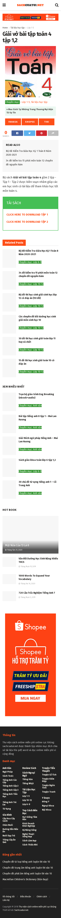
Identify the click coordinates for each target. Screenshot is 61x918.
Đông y (45, 801)
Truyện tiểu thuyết (48, 770)
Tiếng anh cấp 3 (10, 790)
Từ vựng (7, 809)
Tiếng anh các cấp (10, 781)
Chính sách (42, 896)
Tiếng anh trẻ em (9, 803)
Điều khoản (25, 896)
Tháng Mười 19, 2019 (28, 567)
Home (5, 28)
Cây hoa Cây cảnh (9, 819)
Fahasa (13, 122)
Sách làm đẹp (29, 840)
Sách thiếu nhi (30, 845)
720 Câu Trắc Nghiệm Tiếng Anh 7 (37, 592)
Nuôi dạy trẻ (9, 835)
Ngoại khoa (48, 806)
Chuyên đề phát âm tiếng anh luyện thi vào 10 (27, 873)
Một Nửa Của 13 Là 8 (17, 545)
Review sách (29, 768)
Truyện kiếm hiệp (48, 780)
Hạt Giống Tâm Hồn (29, 818)
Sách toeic (8, 776)
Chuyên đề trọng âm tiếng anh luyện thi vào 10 (28, 867)
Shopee (30, 122)
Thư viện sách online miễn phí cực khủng (37, 907)
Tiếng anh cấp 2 (10, 786)
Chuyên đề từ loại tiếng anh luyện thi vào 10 (26, 861)
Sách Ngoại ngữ (28, 774)
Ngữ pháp (8, 772)
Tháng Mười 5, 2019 (27, 597)
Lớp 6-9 (26, 804)
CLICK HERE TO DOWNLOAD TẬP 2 (27, 221)
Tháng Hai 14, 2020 (27, 584)
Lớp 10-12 (27, 800)
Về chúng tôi (9, 896)
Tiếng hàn (27, 779)
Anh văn (7, 768)
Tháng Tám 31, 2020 (14, 550)
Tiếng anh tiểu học (10, 795)
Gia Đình (7, 814)
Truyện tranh (48, 792)
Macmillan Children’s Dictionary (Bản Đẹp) (25, 879)
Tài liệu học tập (18, 28)
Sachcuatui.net (21, 910)
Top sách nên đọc (29, 812)
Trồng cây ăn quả (9, 841)
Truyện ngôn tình (48, 786)
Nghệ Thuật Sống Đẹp (28, 835)
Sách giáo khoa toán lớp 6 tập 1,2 (37, 460)
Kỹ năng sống (29, 830)
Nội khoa (46, 810)
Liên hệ (6, 900)
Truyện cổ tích (49, 775)
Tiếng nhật (28, 783)
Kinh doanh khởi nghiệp (28, 824)
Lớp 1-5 (30, 28)
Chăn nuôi (8, 825)
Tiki (46, 122)
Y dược (46, 797)
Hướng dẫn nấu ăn (10, 830)
